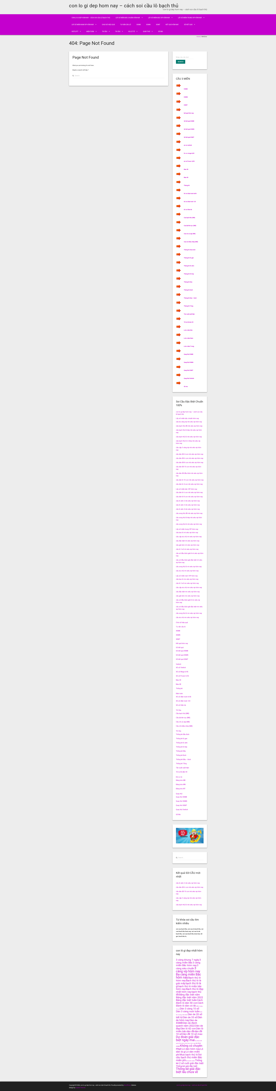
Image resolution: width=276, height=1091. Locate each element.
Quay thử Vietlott (189, 378)
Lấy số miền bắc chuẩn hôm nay (128, 18)
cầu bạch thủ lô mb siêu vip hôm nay (189, 437)
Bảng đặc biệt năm (189, 994)
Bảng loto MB (180, 780)
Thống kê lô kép (189, 274)
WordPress (127, 1085)
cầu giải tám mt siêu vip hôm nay (187, 545)
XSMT (158, 24)
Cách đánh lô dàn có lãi (189, 1004)
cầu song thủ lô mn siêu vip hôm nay (189, 613)
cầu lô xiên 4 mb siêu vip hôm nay (188, 509)
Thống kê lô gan (189, 258)
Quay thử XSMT (188, 370)
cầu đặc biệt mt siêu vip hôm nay (187, 541)
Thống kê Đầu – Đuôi (190, 298)
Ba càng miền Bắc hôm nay (188, 976)
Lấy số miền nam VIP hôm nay (83, 24)
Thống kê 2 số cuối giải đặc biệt (189, 1062)
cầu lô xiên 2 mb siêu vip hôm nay (188, 501)
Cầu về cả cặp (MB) (189, 233)
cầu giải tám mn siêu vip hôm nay (188, 596)
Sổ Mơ (160, 31)
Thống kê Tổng (188, 306)
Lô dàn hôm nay (191, 1048)
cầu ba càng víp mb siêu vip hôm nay (189, 422)
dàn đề (190, 1031)
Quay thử (146, 31)
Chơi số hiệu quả (108, 24)
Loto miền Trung (189, 346)
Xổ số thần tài (188, 209)
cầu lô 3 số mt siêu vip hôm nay (187, 549)
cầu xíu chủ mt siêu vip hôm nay (187, 571)
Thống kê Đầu (188, 282)
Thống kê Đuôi (188, 290)
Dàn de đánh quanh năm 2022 (186, 1024)
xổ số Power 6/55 (189, 161)
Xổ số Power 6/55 (182, 676)
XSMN (148, 24)
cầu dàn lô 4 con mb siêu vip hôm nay (189, 484)
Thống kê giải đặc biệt (186, 1066)
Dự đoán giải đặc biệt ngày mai (187, 1038)
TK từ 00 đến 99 (188, 322)
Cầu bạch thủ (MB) (189, 217)
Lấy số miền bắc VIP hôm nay (159, 18)
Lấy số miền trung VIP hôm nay (190, 18)
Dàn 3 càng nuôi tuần (188, 1011)
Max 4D (186, 177)
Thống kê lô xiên (189, 266)
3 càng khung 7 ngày (187, 959)
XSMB (138, 24)
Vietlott (75, 31)
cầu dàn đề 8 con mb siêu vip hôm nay (189, 462)
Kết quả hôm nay (172, 24)
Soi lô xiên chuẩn (190, 1060)
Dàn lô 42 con (188, 1028)
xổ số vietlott (188, 145)
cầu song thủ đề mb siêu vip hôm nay (189, 513)
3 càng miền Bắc (188, 961)
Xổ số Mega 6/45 (182, 672)
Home (198, 36)
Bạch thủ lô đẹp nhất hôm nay (189, 990)
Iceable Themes (80, 1087)
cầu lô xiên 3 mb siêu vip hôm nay (188, 505)
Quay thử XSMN (188, 362)
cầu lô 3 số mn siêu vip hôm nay (187, 583)
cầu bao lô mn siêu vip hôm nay (187, 579)
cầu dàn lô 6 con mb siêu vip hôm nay (189, 492)
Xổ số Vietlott (181, 668)
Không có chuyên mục (189, 1047)
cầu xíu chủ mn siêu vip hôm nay (187, 617)
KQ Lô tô (131, 31)
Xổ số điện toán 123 (190, 201)
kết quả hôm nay (189, 113)
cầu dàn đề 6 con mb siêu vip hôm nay (189, 458)
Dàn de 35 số (190, 1017)
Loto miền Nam (188, 338)
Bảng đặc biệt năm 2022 (189, 997)
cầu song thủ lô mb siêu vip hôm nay (189, 524)
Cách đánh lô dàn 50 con (189, 1001)
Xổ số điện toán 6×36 (183, 697)
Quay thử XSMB (188, 354)
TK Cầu (104, 31)
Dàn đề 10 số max (192, 1034)
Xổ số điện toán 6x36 (190, 193)
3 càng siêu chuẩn (187, 967)
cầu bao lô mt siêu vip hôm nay (187, 532)
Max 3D (186, 169)
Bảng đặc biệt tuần (186, 1000)
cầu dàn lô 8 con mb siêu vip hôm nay (189, 497)
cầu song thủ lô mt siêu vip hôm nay (189, 567)
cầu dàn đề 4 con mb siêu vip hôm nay (189, 454)
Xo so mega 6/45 (189, 153)
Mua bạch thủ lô (189, 1054)
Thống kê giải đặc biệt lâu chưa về (188, 1070)
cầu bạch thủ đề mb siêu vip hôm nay (189, 426)
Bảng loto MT (180, 789)
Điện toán (90, 31)
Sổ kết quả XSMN (189, 129)
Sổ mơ (186, 386)
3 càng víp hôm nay (188, 969)
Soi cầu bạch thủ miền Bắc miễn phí (189, 1057)
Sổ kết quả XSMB (189, 121)
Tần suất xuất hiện (189, 314)
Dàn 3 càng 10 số (189, 1008)
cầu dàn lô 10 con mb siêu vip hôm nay (190, 480)
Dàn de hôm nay (189, 1019)
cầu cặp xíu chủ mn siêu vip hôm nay (189, 587)
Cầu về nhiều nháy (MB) (191, 242)
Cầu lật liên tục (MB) (190, 225)
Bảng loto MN (181, 784)
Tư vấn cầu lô (125, 24)
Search (180, 62)
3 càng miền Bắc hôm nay (188, 964)
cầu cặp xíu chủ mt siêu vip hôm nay (189, 537)
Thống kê (187, 185)
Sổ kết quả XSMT (189, 137)
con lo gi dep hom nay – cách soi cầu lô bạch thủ (123, 6)
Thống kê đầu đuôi (189, 250)
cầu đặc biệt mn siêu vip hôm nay (188, 592)
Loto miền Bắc (188, 330)
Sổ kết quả (188, 24)
